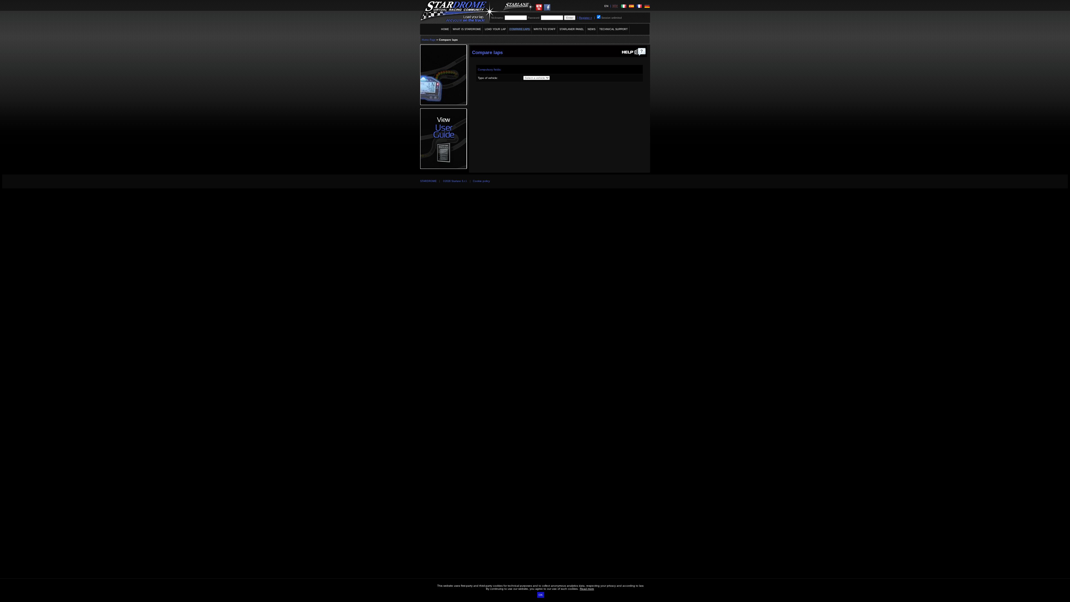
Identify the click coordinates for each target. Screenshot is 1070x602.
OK (541, 594)
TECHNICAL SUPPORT (614, 29)
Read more (587, 588)
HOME (445, 29)
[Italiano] (624, 6)
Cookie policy (481, 181)
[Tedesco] (647, 6)
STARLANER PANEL (572, 29)
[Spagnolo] (631, 6)
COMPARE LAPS (520, 29)
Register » (585, 17)
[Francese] (639, 6)
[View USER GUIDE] (633, 58)
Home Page (429, 39)
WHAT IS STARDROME (467, 29)
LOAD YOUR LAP (495, 29)
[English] (615, 6)
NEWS (591, 29)
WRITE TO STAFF (544, 29)
